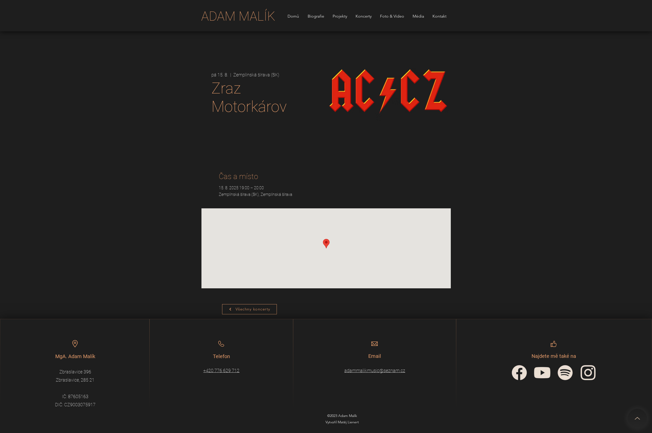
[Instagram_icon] (588, 373)
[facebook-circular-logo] (519, 373)
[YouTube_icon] (542, 373)
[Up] (637, 418)
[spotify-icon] (565, 373)
